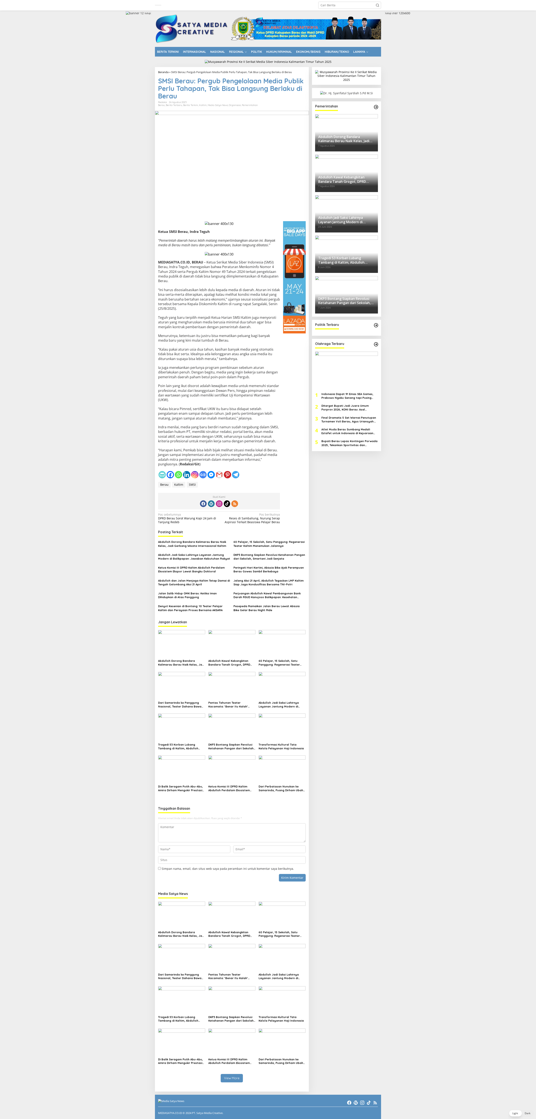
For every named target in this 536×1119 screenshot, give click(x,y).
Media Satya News (218, 105)
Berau (161, 105)
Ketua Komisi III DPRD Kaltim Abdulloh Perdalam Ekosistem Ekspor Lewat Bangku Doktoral (191, 569)
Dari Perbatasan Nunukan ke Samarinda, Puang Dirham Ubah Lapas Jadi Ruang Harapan (281, 788)
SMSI (192, 485)
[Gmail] (219, 474)
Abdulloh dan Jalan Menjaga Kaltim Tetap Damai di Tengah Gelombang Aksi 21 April (194, 582)
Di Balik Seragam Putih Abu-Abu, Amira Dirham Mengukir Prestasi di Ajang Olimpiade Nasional (180, 788)
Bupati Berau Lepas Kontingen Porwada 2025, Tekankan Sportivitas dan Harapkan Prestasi (349, 443)
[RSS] (234, 503)
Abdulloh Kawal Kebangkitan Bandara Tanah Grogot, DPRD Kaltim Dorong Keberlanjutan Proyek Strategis (229, 662)
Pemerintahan (250, 105)
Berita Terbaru (174, 105)
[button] (377, 5)
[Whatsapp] (178, 474)
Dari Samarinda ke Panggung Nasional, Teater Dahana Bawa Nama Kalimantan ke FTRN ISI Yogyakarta (179, 704)
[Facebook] (170, 474)
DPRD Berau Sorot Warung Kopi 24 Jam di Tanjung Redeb (187, 518)
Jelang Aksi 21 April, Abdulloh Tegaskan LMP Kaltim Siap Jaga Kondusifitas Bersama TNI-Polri (268, 582)
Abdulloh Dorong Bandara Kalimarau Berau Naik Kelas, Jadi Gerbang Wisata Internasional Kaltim (192, 543)
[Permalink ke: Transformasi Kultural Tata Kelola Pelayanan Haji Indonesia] (282, 727)
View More (232, 1078)
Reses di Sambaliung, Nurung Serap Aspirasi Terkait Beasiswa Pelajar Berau (252, 518)
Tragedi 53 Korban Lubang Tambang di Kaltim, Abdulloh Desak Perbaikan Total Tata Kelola (178, 746)
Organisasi (235, 105)
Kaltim (203, 105)
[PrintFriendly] (162, 474)
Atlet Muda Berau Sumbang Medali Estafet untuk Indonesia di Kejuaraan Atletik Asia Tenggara (347, 431)
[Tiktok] (227, 503)
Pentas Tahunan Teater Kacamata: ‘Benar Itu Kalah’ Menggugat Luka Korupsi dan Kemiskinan (228, 704)
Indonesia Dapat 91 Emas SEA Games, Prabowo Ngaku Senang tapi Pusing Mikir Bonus (347, 395)
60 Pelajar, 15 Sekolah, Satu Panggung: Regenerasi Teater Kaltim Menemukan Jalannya (269, 543)
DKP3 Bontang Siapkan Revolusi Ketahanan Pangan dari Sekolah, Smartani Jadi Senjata (269, 556)
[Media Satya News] (192, 28)
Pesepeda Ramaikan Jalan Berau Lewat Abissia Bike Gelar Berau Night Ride (266, 608)
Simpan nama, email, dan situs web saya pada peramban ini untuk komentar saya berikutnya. (228, 869)
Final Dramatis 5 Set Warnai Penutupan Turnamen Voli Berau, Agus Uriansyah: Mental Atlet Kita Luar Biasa (348, 419)
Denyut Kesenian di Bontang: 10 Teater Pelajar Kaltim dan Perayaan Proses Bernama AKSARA (190, 608)
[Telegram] (235, 474)
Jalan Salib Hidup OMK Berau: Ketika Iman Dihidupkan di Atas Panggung (187, 595)
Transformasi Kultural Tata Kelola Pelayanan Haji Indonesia (281, 746)
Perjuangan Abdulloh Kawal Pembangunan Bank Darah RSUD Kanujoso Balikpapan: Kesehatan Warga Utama (267, 595)
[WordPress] (211, 503)
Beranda (163, 72)
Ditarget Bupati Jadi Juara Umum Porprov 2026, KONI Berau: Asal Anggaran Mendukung (345, 407)
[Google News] (203, 474)
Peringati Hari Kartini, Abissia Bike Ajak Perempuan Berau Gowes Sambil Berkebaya (268, 569)
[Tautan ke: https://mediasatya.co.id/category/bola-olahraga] (376, 344)
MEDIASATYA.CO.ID (170, 1113)
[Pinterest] (227, 474)
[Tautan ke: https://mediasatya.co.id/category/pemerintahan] (376, 107)
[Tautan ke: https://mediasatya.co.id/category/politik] (376, 325)
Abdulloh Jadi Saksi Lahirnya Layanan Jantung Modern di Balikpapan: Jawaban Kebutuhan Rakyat (194, 556)
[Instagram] (194, 474)
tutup (148, 13)
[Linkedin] (186, 474)
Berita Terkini (190, 105)
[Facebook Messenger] (211, 474)
